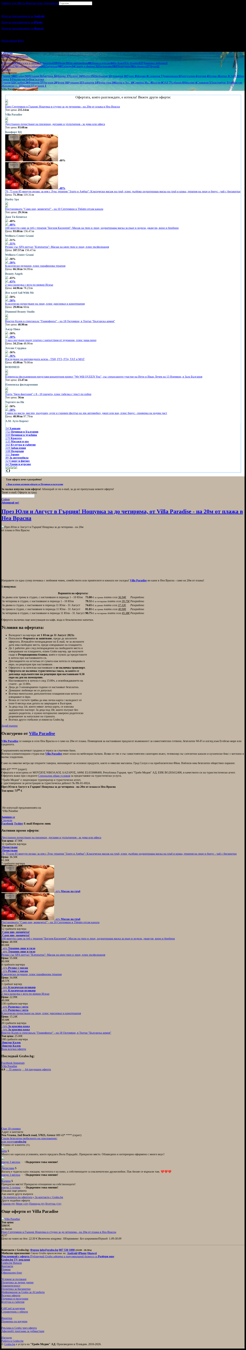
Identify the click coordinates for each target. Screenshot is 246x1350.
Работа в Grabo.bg (12, 1340)
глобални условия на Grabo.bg (45, 719)
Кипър (224, 76)
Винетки (6, 1318)
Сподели (6, 820)
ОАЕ (167, 82)
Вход (21, 40)
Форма (34, 1249)
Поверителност (10, 1285)
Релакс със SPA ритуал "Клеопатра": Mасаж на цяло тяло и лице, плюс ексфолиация (57, 246)
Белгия (157, 82)
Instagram (18, 1062)
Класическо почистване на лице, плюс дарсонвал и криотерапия (45, 303)
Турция (8, 82)
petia (4, 1151)
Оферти (9, 3)
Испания (35, 76)
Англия (202, 76)
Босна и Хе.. (124, 82)
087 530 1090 (67, 1249)
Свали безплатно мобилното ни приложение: (29, 1138)
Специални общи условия (54, 775)
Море (22, 1203)
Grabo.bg (9, 1344)
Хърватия (90, 82)
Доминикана (171, 76)
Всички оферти (10, 1295)
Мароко (63, 76)
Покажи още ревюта (13, 1190)
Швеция (26, 85)
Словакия (204, 82)
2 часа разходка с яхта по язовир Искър (29, 284)
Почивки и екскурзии (14, 1298)
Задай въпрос (9, 725)
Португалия (188, 76)
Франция (35, 82)
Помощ (5, 1269)
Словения (155, 76)
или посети (13, 1141)
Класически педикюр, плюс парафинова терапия (35, 265)
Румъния (75, 82)
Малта (87, 76)
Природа (37, 1203)
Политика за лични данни (17, 1282)
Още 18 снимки (11, 1128)
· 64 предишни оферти (36, 1069)
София (5, 499)
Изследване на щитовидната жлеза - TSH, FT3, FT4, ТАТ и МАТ (45, 359)
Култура (53, 1203)
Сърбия (21, 82)
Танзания (39, 85)
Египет (76, 76)
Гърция (8, 76)
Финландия (19, 79)
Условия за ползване (13, 1279)
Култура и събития (12, 1301)
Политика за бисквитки (16, 1288)
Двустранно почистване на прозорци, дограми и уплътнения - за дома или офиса (55, 124)
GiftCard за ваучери (13, 1308)
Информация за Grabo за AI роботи (23, 1292)
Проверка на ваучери (14, 1321)
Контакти (7, 1266)
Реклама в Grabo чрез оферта (19, 1327)
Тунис (131, 76)
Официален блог (11, 1272)
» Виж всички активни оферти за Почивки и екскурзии (34, 484)
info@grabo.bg (49, 1249)
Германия (119, 76)
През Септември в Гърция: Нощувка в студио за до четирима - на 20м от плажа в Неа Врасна (62, 106)
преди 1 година (10, 1187)
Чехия (62, 82)
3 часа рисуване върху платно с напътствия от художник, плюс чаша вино (50, 340)
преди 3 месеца (10, 1162)
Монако (142, 76)
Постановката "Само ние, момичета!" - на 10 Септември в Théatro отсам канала (54, 208)
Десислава (7, 1168)
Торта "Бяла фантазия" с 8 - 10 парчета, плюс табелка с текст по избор (48, 394)
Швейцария (102, 76)
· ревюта (13, 1069)
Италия (21, 76)
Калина (6, 1180)
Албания (177, 82)
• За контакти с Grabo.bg (48, 1197)
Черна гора (106, 82)
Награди (6, 1337)
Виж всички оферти (13, 1049)
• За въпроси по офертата (16, 1197)
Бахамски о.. (11, 85)
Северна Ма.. (143, 82)
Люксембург (219, 82)
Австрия (50, 76)
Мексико (190, 82)
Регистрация (9, 40)
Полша (213, 76)
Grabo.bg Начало (11, 1262)
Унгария (50, 82)
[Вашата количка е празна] (1, 6)
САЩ (233, 76)
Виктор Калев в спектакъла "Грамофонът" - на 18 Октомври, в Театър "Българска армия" (60, 321)
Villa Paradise (42, 733)
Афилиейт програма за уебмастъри (22, 1331)
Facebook (7, 1062)
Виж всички (36, 79)
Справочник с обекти (14, 1311)
